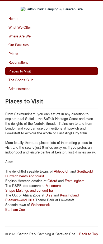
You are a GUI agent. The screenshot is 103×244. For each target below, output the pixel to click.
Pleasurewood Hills (19, 199)
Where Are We (19, 35)
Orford (52, 180)
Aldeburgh (61, 171)
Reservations (18, 62)
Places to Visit (19, 71)
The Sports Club (20, 79)
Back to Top (88, 233)
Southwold (85, 171)
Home (12, 18)
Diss (48, 195)
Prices (13, 53)
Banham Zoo (15, 209)
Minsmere (53, 185)
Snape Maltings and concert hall (29, 190)
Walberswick (40, 204)
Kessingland (69, 195)
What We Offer (19, 27)
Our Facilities (18, 44)
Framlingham (75, 180)
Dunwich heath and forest (24, 175)
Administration (19, 88)
